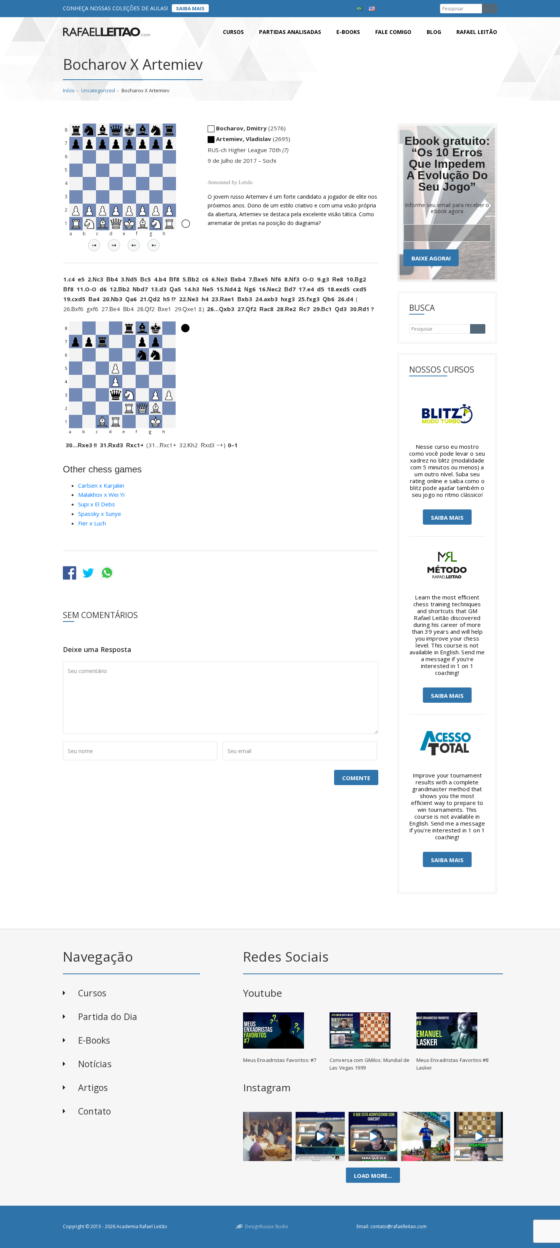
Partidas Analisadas (290, 31)
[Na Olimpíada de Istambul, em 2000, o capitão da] (320, 1136)
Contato (94, 1111)
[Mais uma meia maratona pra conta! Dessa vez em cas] (425, 1136)
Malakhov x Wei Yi (101, 494)
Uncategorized (98, 90)
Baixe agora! (431, 258)
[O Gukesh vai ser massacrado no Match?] (373, 1136)
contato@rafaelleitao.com (398, 1226)
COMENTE (356, 778)
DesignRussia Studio (266, 1226)
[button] (94, 245)
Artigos (93, 1087)
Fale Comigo (393, 31)
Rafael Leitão (476, 31)
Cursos (233, 31)
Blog (434, 31)
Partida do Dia (107, 1016)
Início (69, 90)
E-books (348, 31)
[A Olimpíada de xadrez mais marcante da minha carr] (267, 1136)
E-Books (94, 1040)
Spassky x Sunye (99, 513)
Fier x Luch (92, 523)
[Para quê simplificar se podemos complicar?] (478, 1136)
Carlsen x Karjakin (101, 485)
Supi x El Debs (96, 504)
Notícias (95, 1064)
